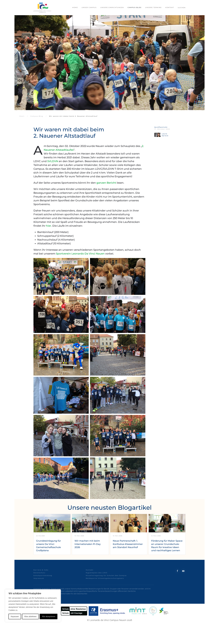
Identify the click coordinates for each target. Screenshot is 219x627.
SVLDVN (52, 161)
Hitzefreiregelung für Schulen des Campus (106, 575)
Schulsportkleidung (42, 575)
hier (48, 225)
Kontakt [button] (169, 7)
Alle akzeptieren (48, 616)
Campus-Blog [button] (134, 7)
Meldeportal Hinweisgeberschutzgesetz (105, 578)
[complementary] (33, 605)
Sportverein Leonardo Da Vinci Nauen (80, 253)
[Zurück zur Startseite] (42, 7)
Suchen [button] (182, 7)
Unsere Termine (153, 7)
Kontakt (89, 570)
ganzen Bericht (106, 182)
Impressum (38, 578)
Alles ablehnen (30, 616)
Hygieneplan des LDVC (96, 573)
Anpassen (15, 616)
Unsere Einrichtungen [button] (112, 7)
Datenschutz (39, 573)
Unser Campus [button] (89, 7)
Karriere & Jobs (40, 570)
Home (75, 7)
